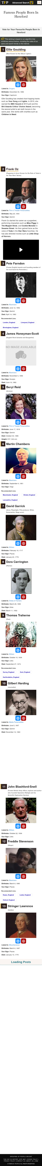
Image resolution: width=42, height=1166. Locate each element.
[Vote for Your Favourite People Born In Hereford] (17, 84)
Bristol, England (29, 495)
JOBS (36, 1161)
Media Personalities (16, 722)
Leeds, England (25, 895)
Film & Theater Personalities (19, 210)
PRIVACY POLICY (10, 1161)
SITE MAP (22, 1159)
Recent (29, 1156)
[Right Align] (31, 2)
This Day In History (11, 1159)
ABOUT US (30, 1161)
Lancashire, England (10, 500)
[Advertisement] (21, 139)
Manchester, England (10, 495)
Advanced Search (21, 2)
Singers (12, 88)
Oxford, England (9, 900)
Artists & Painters (15, 601)
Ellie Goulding (16, 49)
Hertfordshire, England (11, 677)
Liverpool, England (27, 322)
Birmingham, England (10, 327)
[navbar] (39, 2)
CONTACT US (21, 1161)
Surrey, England (8, 672)
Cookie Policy (32, 1159)
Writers (11, 547)
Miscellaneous (14, 945)
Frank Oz (12, 169)
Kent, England (25, 672)
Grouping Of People (18, 1156)
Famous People (14, 1163)
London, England (9, 322)
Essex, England (8, 895)
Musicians (12, 304)
